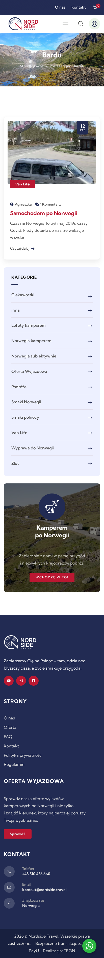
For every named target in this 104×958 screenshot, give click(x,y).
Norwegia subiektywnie (33, 355)
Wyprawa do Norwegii (32, 447)
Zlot (15, 463)
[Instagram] (21, 681)
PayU (34, 950)
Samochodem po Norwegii (43, 213)
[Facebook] (33, 681)
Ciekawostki (22, 294)
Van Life (22, 184)
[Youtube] (9, 681)
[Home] (20, 642)
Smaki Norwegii (26, 401)
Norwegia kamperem (31, 340)
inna (15, 310)
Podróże (19, 386)
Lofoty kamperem (28, 325)
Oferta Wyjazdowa (29, 371)
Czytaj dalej (20, 248)
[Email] (9, 887)
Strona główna (32, 66)
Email (26, 884)
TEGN (69, 950)
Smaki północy (25, 417)
